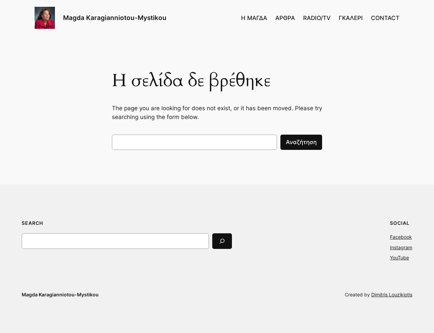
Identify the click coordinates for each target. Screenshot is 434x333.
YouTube (399, 257)
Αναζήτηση (301, 142)
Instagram (401, 247)
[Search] (222, 241)
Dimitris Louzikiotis (391, 294)
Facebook (401, 237)
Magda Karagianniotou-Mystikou (114, 18)
